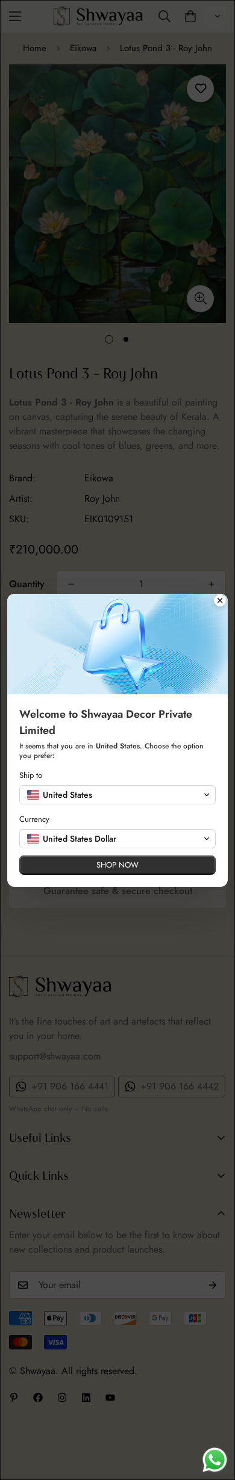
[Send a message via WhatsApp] (215, 1460)
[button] (117, 794)
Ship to (30, 775)
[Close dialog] (220, 601)
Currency (34, 819)
